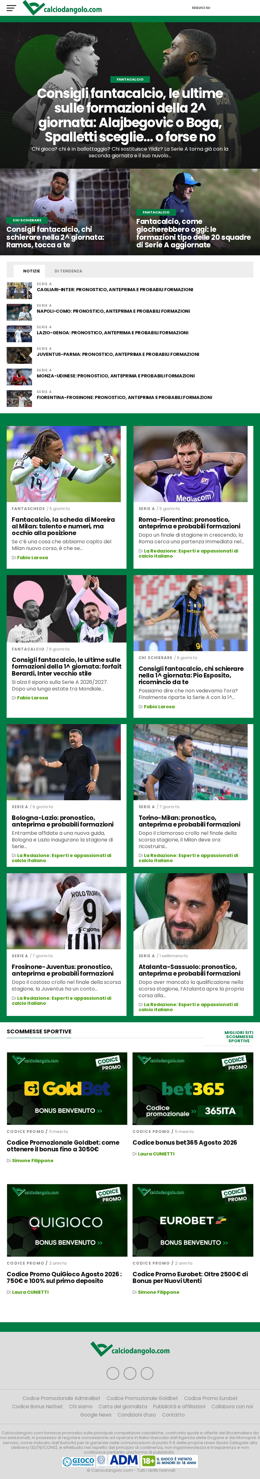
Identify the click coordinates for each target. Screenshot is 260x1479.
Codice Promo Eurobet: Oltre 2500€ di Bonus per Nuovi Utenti (190, 1277)
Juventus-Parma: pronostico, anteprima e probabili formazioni (118, 354)
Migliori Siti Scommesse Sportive (238, 1037)
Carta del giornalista (123, 1406)
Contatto (173, 1414)
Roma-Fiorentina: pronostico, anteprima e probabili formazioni (189, 523)
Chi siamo (81, 1406)
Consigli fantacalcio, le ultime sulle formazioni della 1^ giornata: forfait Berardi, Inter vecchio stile (66, 667)
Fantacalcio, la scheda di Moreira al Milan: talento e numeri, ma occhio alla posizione (63, 526)
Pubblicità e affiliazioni (179, 1406)
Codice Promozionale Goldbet (142, 1398)
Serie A (147, 508)
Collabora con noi (232, 1406)
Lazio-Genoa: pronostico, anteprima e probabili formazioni (112, 333)
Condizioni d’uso (137, 1414)
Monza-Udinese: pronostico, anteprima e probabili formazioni (115, 376)
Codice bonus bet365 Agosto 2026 (185, 1142)
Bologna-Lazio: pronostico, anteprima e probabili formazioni (63, 821)
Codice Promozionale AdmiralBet (62, 1398)
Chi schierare (155, 657)
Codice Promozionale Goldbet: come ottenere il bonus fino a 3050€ (63, 1146)
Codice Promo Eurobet (211, 1398)
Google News (96, 1414)
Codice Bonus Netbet (37, 1406)
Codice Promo (25, 1131)
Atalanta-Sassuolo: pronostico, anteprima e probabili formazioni (189, 970)
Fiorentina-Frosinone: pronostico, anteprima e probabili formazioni (124, 397)
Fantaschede (28, 508)
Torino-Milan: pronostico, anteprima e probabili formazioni (189, 821)
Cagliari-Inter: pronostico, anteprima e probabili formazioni (115, 289)
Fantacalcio (28, 649)
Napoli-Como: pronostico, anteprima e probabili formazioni (113, 311)
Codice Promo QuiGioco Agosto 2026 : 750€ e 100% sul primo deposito (64, 1277)
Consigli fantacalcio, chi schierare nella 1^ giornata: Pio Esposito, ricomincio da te (191, 675)
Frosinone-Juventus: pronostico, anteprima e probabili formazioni (63, 970)
